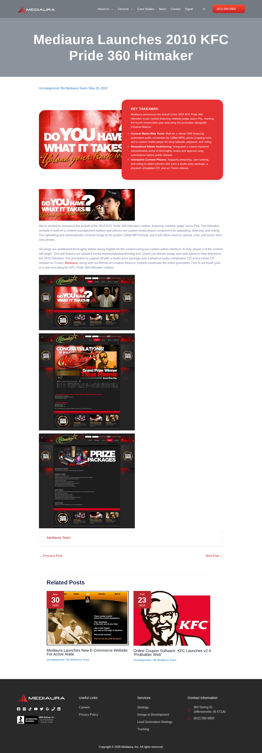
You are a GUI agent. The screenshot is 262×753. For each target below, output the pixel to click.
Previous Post (50, 555)
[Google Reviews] (47, 709)
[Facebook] (18, 709)
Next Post (214, 555)
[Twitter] (41, 709)
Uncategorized (49, 88)
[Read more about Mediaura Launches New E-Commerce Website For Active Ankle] (88, 617)
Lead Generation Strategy (154, 722)
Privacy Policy (88, 714)
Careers (84, 707)
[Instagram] (24, 709)
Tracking (143, 729)
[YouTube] (36, 709)
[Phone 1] (53, 709)
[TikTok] (30, 709)
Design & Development (153, 714)
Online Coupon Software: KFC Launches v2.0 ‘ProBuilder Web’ (172, 653)
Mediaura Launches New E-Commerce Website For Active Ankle (87, 652)
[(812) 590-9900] (201, 718)
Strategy (143, 707)
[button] (111, 9)
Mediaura (71, 263)
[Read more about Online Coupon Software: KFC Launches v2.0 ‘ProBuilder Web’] (171, 618)
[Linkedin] (59, 709)
